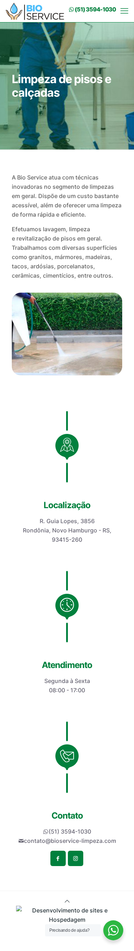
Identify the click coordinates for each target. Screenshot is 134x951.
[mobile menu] (124, 11)
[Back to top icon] (67, 901)
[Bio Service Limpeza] (34, 11)
